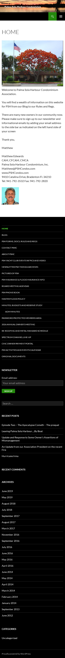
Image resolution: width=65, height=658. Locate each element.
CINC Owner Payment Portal (17, 343)
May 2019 (7, 497)
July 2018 (7, 509)
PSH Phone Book (11, 292)
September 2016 (10, 540)
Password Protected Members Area (21, 318)
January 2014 (9, 603)
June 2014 (7, 571)
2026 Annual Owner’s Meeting (18, 324)
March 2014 (8, 590)
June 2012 (7, 615)
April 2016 (7, 565)
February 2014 (10, 596)
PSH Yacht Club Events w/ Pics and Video (24, 260)
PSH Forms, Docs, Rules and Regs (19, 241)
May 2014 (7, 578)
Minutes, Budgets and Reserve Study (22, 305)
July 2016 (7, 547)
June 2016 (7, 553)
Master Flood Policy (13, 299)
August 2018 (8, 503)
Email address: (9, 377)
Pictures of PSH (10, 273)
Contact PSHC (9, 247)
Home (5, 228)
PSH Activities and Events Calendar (21, 350)
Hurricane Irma (10, 456)
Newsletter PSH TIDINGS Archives (20, 267)
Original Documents (13, 356)
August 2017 (8, 522)
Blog (4, 235)
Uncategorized (9, 638)
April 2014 (7, 584)
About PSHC (8, 254)
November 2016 (10, 534)
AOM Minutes (12, 311)
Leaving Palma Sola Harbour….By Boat (22, 431)
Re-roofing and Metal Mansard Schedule (25, 331)
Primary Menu (61, 16)
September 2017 (10, 515)
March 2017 (8, 528)
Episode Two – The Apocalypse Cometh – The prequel (30, 424)
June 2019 (7, 491)
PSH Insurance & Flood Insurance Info (23, 279)
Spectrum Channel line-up (16, 337)
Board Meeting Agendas (15, 286)
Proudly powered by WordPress (16, 653)
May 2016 (7, 559)
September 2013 (10, 609)
